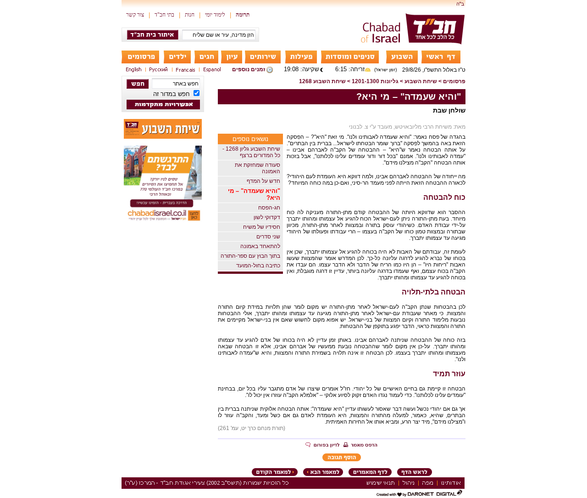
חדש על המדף (263, 181)
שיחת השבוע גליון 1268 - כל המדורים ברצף (251, 152)
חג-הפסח (269, 207)
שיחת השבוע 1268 (322, 81)
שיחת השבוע (420, 81)
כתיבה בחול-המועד (258, 265)
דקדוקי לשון (267, 217)
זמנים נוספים (248, 69)
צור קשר (135, 14)
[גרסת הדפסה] (360, 445)
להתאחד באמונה (260, 246)
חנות (189, 14)
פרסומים (454, 81)
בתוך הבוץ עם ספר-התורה (250, 256)
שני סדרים (268, 236)
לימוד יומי (215, 14)
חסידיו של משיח (261, 227)
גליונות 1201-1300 (375, 81)
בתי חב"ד (164, 14)
